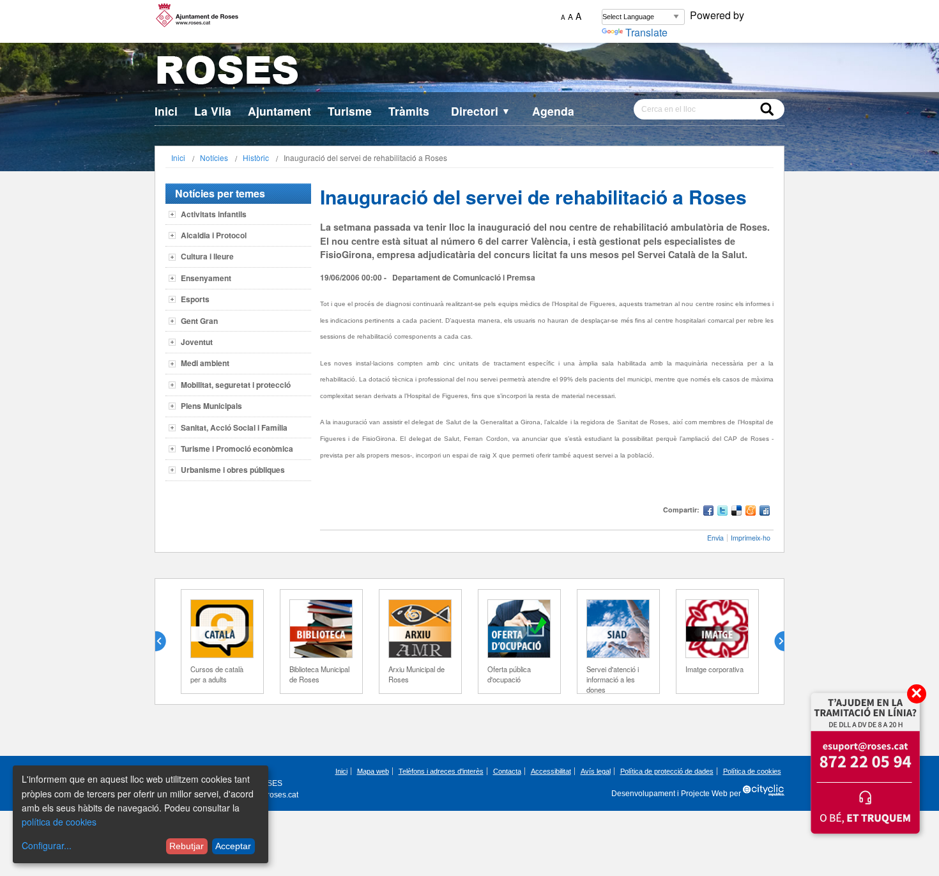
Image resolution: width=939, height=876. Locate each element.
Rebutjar (186, 846)
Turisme (350, 111)
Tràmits (408, 111)
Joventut (197, 342)
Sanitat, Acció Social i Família (234, 427)
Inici (166, 111)
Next (774, 641)
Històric (256, 157)
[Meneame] (750, 512)
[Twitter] (722, 512)
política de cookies (59, 821)
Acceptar (233, 846)
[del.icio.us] (736, 512)
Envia (715, 537)
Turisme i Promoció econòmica (237, 448)
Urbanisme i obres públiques (233, 469)
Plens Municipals (211, 405)
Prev (165, 641)
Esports (195, 299)
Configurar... (47, 845)
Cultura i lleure (207, 256)
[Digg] (765, 512)
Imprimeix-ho (750, 537)
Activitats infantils (214, 214)
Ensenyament (206, 278)
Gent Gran (199, 321)
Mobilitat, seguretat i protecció (236, 384)
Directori (480, 111)
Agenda (553, 111)
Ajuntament (279, 111)
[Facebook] (708, 512)
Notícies (214, 157)
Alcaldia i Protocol (214, 235)
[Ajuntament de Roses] (469, 72)
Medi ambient (205, 363)
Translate (646, 32)
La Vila (212, 111)
